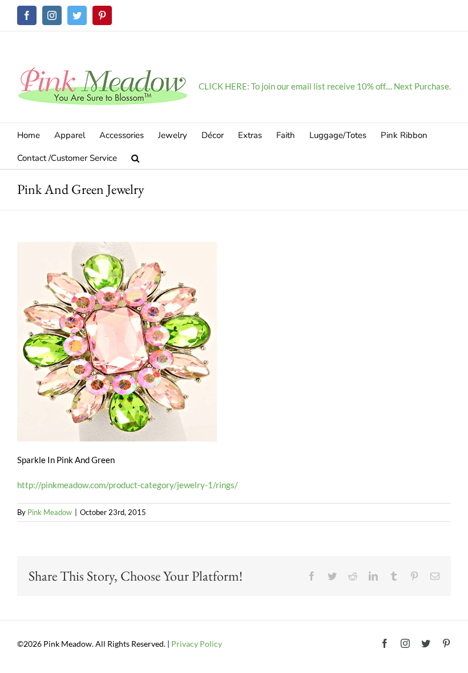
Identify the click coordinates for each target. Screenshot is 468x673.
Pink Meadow (49, 512)
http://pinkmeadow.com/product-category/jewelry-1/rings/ (127, 485)
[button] (135, 157)
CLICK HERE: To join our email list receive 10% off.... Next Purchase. (325, 86)
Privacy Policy (196, 643)
